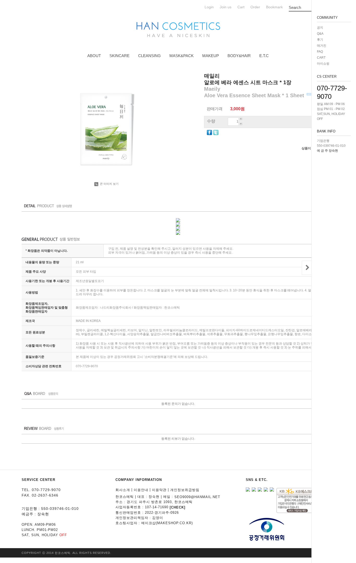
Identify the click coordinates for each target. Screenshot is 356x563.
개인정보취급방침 (184, 490)
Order (255, 7)
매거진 (321, 45)
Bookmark (274, 7)
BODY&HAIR (239, 55)
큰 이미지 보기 (109, 183)
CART (321, 57)
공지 (320, 27)
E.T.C (264, 55)
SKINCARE (119, 55)
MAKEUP (210, 55)
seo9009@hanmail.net (197, 497)
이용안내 (141, 490)
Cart (240, 7)
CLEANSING (149, 55)
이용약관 (159, 490)
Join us (225, 7)
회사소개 (122, 490)
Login (209, 7)
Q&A (320, 33)
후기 (320, 39)
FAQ (320, 51)
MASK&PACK (181, 55)
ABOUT (94, 55)
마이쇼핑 (323, 63)
